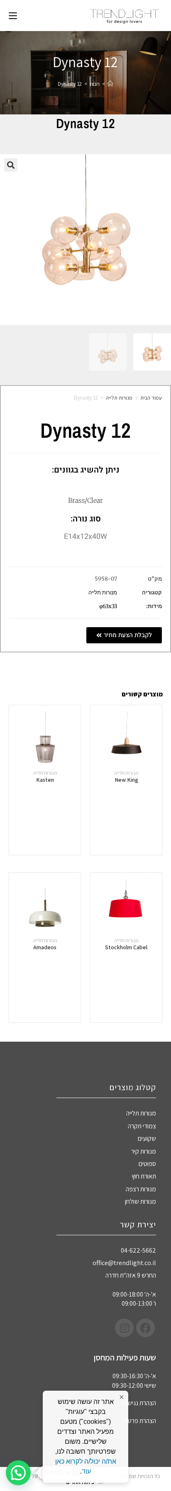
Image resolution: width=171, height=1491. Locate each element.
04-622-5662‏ (138, 1250)
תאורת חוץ (144, 1176)
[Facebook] (145, 1328)
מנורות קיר (143, 1151)
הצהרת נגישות (139, 1403)
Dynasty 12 (70, 83)
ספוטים (147, 1163)
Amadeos (44, 947)
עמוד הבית (151, 397)
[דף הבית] (110, 83)
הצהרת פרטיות (139, 1420)
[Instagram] (124, 1328)
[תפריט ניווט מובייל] (13, 15)
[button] (10, 165)
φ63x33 (108, 606)
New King (126, 779)
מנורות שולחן (140, 1201)
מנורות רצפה (141, 1189)
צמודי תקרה (142, 1126)
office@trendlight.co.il (124, 1262)
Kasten (45, 779)
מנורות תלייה (119, 397)
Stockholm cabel (126, 947)
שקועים (147, 1138)
